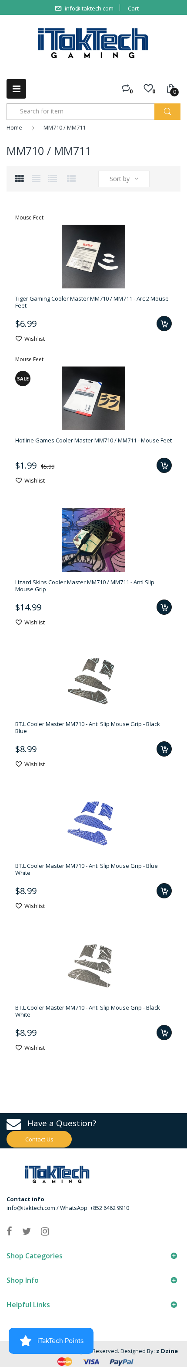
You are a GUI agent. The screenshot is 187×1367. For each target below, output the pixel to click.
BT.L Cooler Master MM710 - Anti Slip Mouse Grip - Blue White (86, 869)
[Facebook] (9, 1231)
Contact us (39, 1139)
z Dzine (167, 1351)
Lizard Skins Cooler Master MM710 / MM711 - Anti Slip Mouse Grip (84, 585)
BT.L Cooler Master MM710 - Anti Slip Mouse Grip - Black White (87, 1011)
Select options (164, 607)
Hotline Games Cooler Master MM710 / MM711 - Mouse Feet (93, 440)
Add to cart (164, 323)
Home (14, 127)
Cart (133, 8)
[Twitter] (26, 1231)
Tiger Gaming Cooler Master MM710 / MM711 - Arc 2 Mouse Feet (92, 302)
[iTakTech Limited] (93, 43)
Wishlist (34, 339)
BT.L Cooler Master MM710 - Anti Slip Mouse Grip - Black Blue (87, 727)
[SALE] (93, 397)
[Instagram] (45, 1231)
